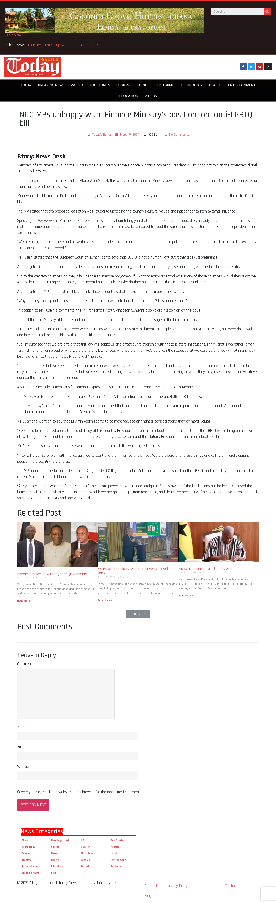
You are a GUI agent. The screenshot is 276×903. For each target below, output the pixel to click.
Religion (85, 846)
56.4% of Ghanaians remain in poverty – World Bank (134, 571)
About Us (151, 885)
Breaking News (51, 85)
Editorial (165, 85)
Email (21, 746)
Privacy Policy (177, 885)
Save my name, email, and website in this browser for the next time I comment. (78, 792)
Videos (151, 96)
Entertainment (242, 85)
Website (23, 766)
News (54, 853)
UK (82, 840)
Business (142, 85)
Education (128, 96)
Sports (122, 85)
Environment (118, 860)
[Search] (267, 11)
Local (114, 853)
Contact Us (233, 885)
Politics (115, 846)
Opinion (26, 853)
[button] (138, 614)
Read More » (24, 600)
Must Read (87, 853)
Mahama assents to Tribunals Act (205, 568)
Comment (26, 664)
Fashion (85, 860)
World (77, 85)
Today (25, 85)
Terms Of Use (206, 885)
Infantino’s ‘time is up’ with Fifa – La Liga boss (63, 45)
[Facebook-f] (243, 67)
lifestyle (27, 860)
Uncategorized (60, 840)
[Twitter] (251, 67)
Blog (53, 873)
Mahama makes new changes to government (53, 573)
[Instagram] (268, 67)
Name (21, 727)
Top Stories (99, 85)
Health (215, 85)
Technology (191, 85)
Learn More (13, 35)
